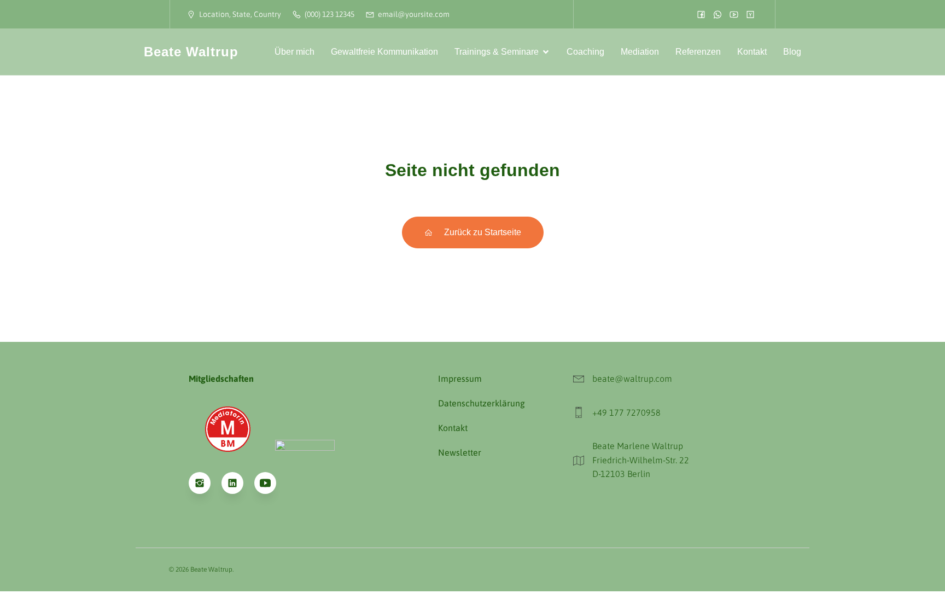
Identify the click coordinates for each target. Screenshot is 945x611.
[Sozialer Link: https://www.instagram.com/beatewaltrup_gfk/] (205, 483)
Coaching (585, 51)
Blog (792, 51)
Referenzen (698, 51)
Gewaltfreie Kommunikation (384, 51)
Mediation (640, 51)
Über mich (294, 51)
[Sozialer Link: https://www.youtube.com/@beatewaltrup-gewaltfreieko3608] (270, 483)
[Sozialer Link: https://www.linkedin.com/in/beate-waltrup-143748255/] (237, 483)
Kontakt (752, 51)
